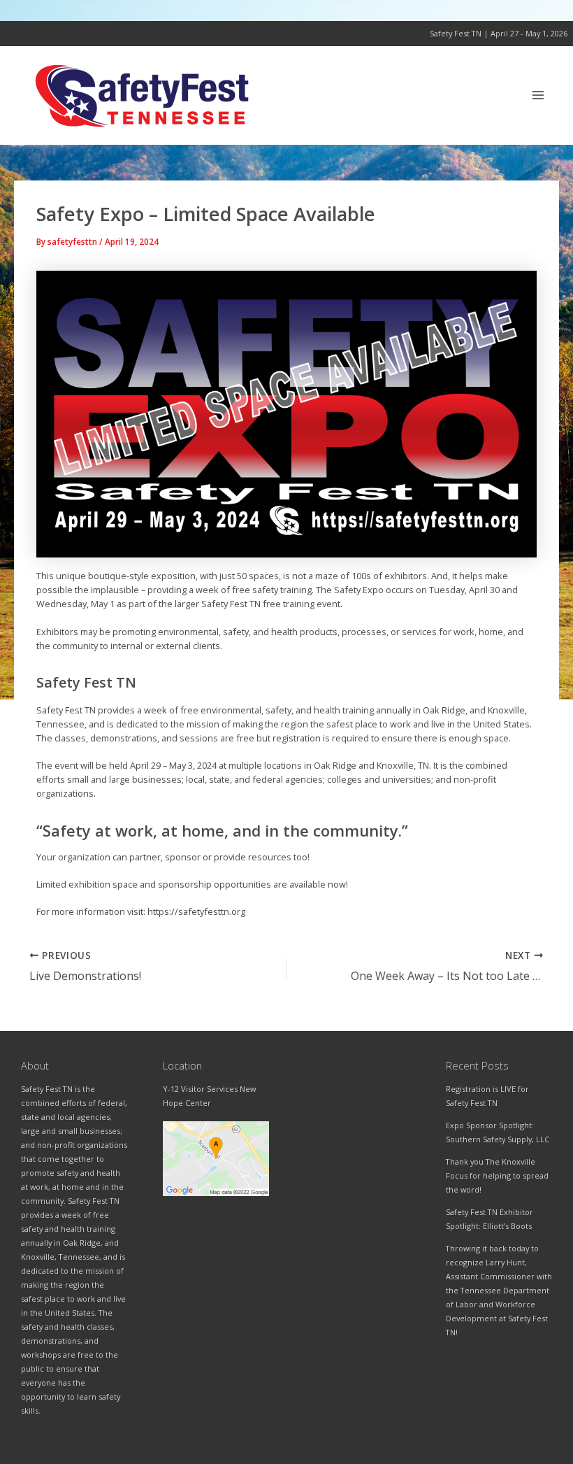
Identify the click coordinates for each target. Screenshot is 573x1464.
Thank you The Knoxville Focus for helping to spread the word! (497, 1175)
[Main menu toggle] (538, 95)
